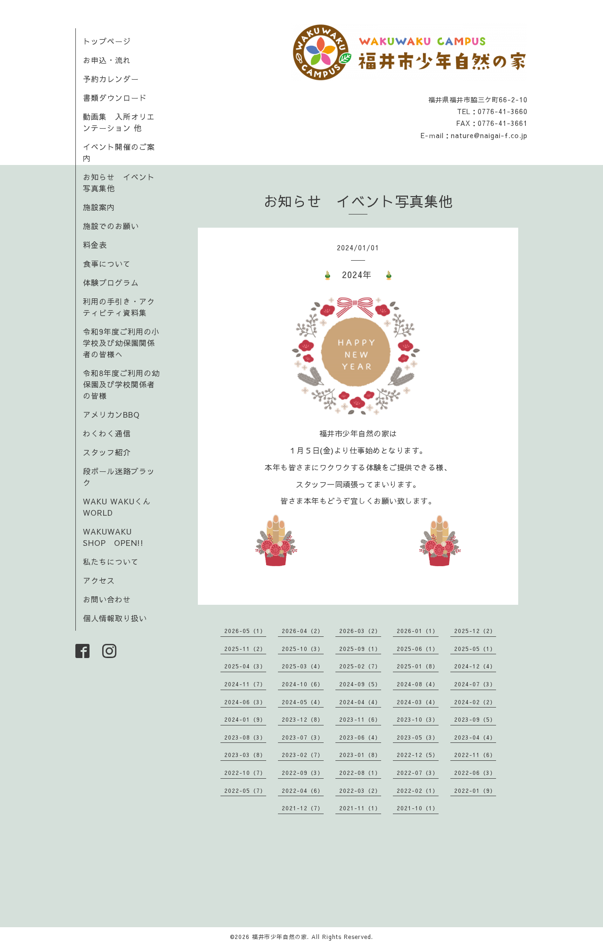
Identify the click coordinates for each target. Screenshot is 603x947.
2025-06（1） (418, 648)
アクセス (99, 580)
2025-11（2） (245, 648)
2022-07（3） (418, 772)
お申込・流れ (107, 60)
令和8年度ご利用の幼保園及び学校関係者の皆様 (121, 384)
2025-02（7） (360, 666)
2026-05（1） (245, 630)
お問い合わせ (107, 599)
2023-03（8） (245, 754)
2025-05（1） (475, 648)
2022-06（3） (475, 772)
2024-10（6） (303, 684)
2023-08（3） (245, 737)
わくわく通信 (111, 433)
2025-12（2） (475, 630)
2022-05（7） (245, 790)
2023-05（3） (418, 737)
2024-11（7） (245, 684)
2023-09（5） (475, 719)
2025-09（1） (360, 648)
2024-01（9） (245, 719)
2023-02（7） (303, 754)
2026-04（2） (303, 630)
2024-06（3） (245, 702)
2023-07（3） (303, 737)
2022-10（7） (245, 772)
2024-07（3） (475, 684)
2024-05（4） (303, 702)
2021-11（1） (360, 808)
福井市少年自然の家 (279, 936)
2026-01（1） (418, 630)
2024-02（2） (475, 702)
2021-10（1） (418, 808)
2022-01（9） (475, 790)
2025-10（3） (303, 648)
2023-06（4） (360, 737)
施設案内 (99, 207)
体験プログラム (111, 282)
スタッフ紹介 (107, 452)
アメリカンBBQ (111, 414)
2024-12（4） (475, 666)
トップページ (107, 41)
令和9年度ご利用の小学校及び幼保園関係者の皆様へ (121, 342)
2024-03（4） (418, 702)
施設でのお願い (111, 226)
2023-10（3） (418, 719)
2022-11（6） (475, 754)
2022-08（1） (360, 772)
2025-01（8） (418, 666)
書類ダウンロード (115, 97)
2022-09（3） (303, 772)
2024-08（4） (418, 684)
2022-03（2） (360, 790)
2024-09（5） (360, 684)
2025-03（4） (303, 666)
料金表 (95, 244)
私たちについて (111, 561)
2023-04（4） (475, 737)
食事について (107, 263)
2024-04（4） (360, 702)
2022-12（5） (418, 754)
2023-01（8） (360, 754)
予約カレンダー (111, 79)
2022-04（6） (303, 790)
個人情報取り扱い (115, 618)
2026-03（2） (360, 630)
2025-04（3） (245, 666)
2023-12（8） (303, 719)
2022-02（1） (418, 790)
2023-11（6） (360, 719)
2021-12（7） (303, 808)
